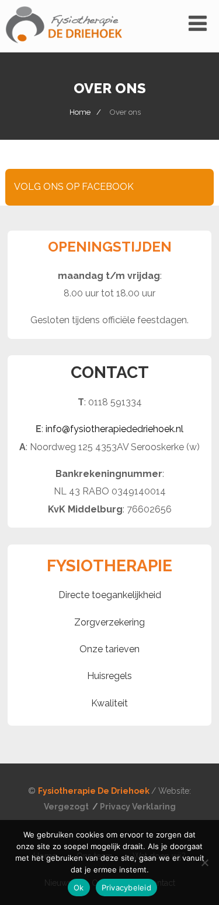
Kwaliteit (109, 703)
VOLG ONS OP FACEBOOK (74, 186)
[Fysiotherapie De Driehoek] (63, 46)
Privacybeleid (126, 887)
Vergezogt (67, 806)
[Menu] (198, 23)
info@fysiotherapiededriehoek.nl (114, 428)
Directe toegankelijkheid (109, 594)
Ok (79, 887)
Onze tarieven (109, 649)
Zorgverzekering (109, 622)
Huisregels (109, 675)
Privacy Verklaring (138, 806)
